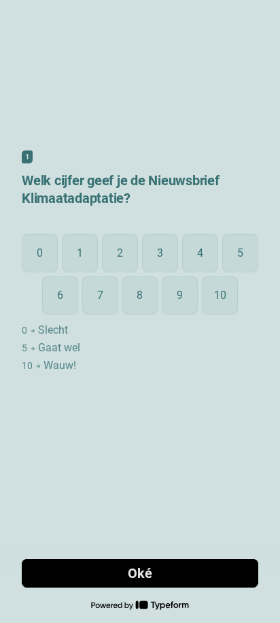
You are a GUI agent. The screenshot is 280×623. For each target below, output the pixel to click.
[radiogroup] (140, 303)
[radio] (40, 253)
